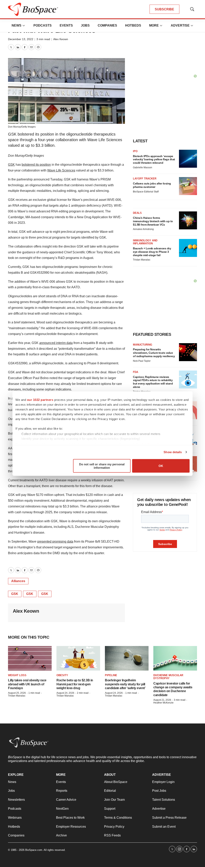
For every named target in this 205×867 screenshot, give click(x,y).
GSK (11, 164)
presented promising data (55, 541)
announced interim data (56, 343)
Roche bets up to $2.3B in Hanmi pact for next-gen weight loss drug (74, 684)
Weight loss (17, 675)
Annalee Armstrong (143, 229)
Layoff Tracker (144, 178)
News (16, 25)
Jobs (85, 25)
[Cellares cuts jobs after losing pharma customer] (188, 186)
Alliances (18, 581)
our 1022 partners (40, 399)
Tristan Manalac (141, 259)
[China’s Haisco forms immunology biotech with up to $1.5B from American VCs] (188, 220)
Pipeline (111, 675)
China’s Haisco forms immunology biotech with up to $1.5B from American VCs (153, 221)
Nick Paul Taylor (142, 361)
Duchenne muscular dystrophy (168, 677)
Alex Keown (60, 39)
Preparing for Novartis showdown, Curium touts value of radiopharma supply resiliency (154, 353)
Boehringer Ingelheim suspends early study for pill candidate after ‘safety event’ (125, 684)
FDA (135, 372)
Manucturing (142, 344)
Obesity (62, 675)
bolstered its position (36, 164)
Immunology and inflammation (145, 242)
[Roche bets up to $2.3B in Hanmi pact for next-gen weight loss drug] (78, 658)
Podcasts (42, 25)
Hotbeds (133, 25)
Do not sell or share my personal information (102, 465)
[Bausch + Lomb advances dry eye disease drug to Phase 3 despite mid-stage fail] (188, 248)
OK (161, 466)
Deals (137, 212)
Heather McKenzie (163, 702)
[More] (23, 25)
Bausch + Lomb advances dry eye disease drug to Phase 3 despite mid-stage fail (152, 252)
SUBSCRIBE (164, 9)
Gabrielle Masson (142, 167)
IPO (135, 151)
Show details (173, 452)
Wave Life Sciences (61, 170)
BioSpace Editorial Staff (146, 191)
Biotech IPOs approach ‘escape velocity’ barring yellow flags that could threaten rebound (154, 159)
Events (66, 25)
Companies (107, 25)
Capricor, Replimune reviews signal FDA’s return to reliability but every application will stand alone (153, 381)
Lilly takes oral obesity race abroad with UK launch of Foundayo (27, 684)
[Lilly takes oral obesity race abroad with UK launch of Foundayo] (30, 658)
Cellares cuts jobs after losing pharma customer (152, 185)
